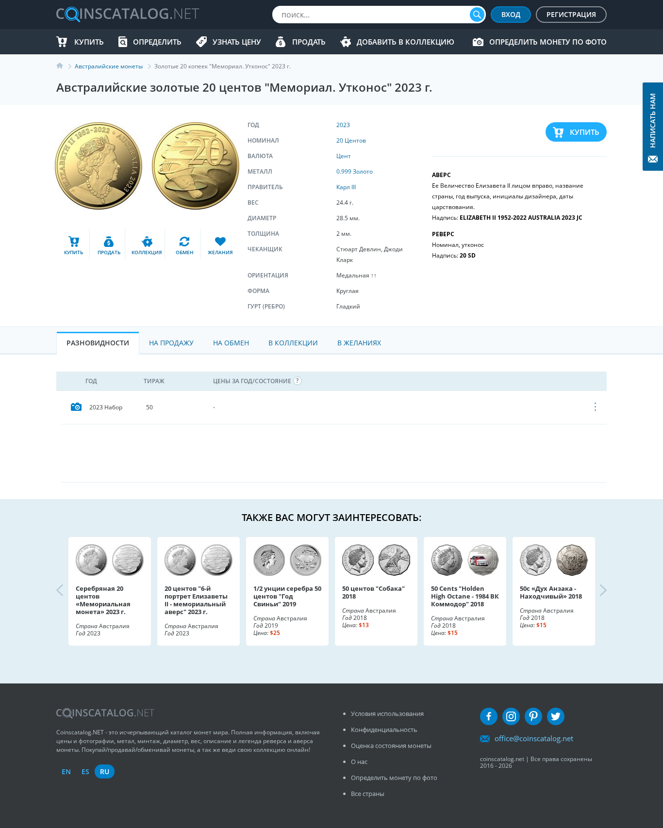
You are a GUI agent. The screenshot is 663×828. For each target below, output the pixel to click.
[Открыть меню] (596, 407)
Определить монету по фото (548, 42)
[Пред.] (68, 591)
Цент (343, 156)
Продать (309, 42)
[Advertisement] (334, 453)
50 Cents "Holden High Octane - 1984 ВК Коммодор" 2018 (465, 596)
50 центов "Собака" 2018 (373, 592)
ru (104, 771)
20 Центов (351, 140)
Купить (89, 42)
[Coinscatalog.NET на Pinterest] (533, 716)
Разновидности (97, 342)
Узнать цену (237, 42)
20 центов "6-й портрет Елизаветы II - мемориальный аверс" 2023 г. (196, 600)
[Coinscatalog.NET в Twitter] (555, 716)
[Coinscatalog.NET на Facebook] (488, 716)
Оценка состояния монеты (391, 745)
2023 (343, 125)
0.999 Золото (354, 171)
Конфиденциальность (384, 729)
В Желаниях (359, 342)
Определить (157, 42)
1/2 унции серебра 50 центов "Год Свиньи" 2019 (287, 596)
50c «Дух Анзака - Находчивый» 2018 (551, 592)
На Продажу (171, 342)
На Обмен (231, 342)
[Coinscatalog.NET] (127, 14)
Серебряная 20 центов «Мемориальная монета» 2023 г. (103, 600)
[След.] (595, 591)
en (66, 771)
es (85, 771)
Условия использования (387, 713)
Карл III (346, 187)
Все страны (367, 793)
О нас (359, 761)
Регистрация (571, 14)
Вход (510, 14)
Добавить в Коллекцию (405, 42)
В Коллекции (293, 342)
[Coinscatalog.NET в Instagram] (511, 716)
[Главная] (65, 66)
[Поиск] (477, 14)
